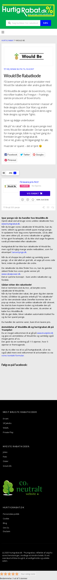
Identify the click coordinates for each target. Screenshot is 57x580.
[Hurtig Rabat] (28, 10)
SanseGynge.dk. (19, 252)
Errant (5, 418)
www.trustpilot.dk (45, 333)
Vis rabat (33, 193)
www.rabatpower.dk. (11, 274)
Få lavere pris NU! (29, 181)
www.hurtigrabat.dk (11, 223)
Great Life (7, 466)
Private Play (8, 432)
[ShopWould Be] (28, 56)
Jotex (5, 452)
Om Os (6, 527)
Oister (5, 461)
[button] (11, 155)
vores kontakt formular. (13, 355)
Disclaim (6, 531)
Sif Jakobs (7, 423)
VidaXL (6, 428)
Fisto (5, 456)
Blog (5, 523)
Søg (45, 23)
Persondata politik (11, 514)
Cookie (6, 518)
